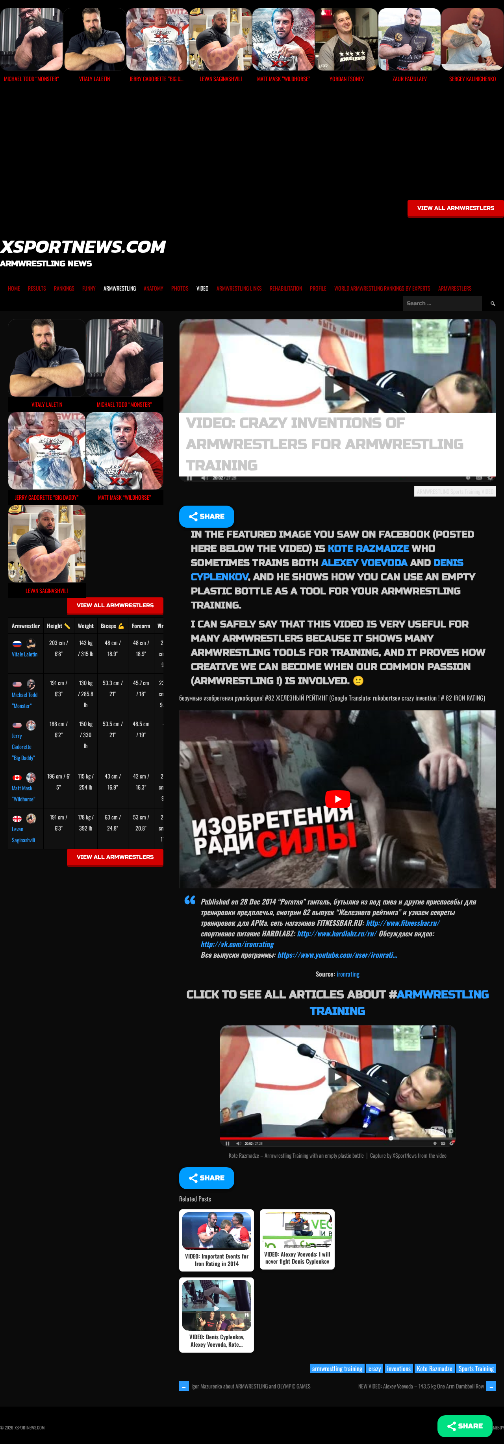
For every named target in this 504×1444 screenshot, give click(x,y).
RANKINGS (64, 288)
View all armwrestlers (455, 208)
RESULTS (37, 288)
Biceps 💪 (112, 625)
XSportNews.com (82, 246)
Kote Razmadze (368, 548)
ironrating (348, 974)
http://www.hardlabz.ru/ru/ (336, 933)
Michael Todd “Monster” (24, 700)
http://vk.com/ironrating (236, 944)
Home (14, 288)
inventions (399, 1368)
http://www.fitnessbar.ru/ (402, 923)
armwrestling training (337, 1368)
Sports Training (465, 491)
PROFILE (318, 288)
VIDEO (202, 288)
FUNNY (89, 288)
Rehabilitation (286, 288)
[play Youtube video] (337, 799)
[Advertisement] (252, 144)
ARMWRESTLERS (455, 288)
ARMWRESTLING (120, 288)
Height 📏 (58, 625)
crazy (375, 1368)
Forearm (141, 625)
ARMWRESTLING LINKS (239, 288)
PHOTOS (180, 288)
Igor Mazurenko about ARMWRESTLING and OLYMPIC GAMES (246, 1386)
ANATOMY (153, 288)
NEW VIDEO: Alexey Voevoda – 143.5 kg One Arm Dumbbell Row (426, 1386)
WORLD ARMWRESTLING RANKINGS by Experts (382, 288)
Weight (86, 625)
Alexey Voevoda (364, 563)
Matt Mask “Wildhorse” (23, 793)
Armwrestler (26, 625)
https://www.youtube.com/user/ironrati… (337, 954)
